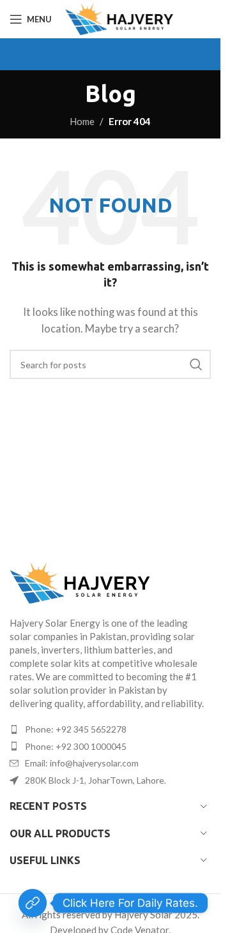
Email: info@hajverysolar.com (82, 763)
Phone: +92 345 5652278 (75, 729)
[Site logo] (119, 19)
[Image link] (110, 583)
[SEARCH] (196, 364)
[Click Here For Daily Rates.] (33, 903)
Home (82, 121)
